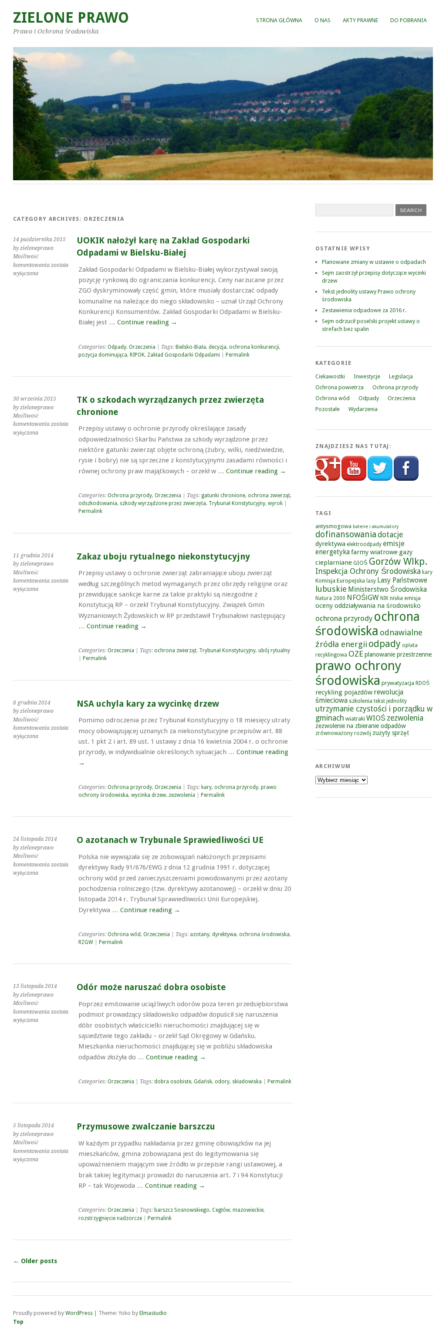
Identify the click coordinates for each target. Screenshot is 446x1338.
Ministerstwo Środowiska (387, 589)
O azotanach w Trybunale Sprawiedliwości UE (170, 840)
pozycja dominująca (102, 355)
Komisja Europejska (340, 580)
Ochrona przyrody (130, 495)
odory (222, 1081)
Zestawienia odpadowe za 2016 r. (364, 310)
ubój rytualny (274, 650)
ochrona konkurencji (254, 347)
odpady (384, 643)
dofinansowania (345, 534)
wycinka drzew (148, 795)
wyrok (275, 503)
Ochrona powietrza (339, 387)
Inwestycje (367, 376)
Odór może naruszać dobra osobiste (151, 987)
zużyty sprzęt (390, 732)
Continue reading (147, 322)
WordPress (79, 1313)
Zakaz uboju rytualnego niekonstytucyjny (163, 557)
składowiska (247, 1081)
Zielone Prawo (71, 17)
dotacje (390, 534)
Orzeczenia (142, 347)
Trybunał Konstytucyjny (237, 503)
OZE (355, 653)
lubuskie (331, 588)
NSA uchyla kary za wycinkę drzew (148, 704)
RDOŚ (422, 683)
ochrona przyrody (236, 787)
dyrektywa (224, 934)
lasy (371, 581)
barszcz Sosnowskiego (181, 1210)
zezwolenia (182, 795)
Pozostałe (327, 409)
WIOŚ (375, 718)
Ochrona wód (124, 934)
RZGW (85, 942)
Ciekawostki (330, 376)
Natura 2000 (330, 598)
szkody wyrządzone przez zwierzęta (163, 503)
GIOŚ (360, 562)
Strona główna (279, 20)
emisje (394, 543)
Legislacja (401, 376)
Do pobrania (408, 20)
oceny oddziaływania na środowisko (368, 606)
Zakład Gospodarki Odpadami (183, 355)
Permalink (238, 355)
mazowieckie (248, 1210)
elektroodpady (364, 544)
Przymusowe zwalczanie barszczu (146, 1127)
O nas (322, 20)
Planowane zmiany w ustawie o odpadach (374, 262)
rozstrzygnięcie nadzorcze (110, 1218)
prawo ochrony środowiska (358, 673)
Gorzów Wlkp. (398, 561)
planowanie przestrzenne (398, 654)
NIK (384, 598)
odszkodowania (97, 503)
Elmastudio (153, 1313)
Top (18, 1321)
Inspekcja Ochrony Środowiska (368, 571)
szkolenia (360, 701)
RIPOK (137, 355)
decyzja (217, 347)
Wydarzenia (363, 409)
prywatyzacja (398, 683)
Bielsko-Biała (191, 347)
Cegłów (221, 1210)
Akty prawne (360, 20)
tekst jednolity (390, 701)
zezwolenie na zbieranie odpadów (360, 725)
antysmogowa (333, 526)
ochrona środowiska (264, 934)
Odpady (117, 347)
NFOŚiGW (363, 597)
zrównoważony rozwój (343, 733)
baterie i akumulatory (376, 526)
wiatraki (355, 718)
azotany (199, 934)
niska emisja (405, 598)
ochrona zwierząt (269, 495)
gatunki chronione (223, 495)
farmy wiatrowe (374, 552)
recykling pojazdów (343, 692)
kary (206, 787)
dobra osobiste (172, 1081)
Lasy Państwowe (402, 580)
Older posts (35, 1260)
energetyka (332, 552)
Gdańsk (203, 1081)
